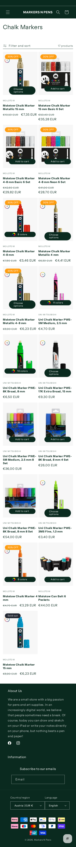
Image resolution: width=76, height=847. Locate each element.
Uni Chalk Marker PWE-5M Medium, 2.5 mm (55, 321)
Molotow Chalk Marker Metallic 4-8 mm (19, 321)
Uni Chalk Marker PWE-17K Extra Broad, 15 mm (55, 389)
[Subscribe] (60, 779)
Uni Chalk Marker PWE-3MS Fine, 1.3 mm (55, 529)
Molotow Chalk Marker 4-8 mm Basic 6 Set (19, 180)
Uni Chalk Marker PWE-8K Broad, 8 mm (19, 389)
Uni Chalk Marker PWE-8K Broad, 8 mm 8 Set (19, 529)
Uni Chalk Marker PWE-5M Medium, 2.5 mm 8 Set (19, 459)
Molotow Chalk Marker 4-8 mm (19, 253)
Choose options (18, 90)
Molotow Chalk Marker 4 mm (20, 598)
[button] (8, 12)
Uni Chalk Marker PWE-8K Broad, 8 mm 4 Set (55, 457)
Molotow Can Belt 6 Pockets (52, 598)
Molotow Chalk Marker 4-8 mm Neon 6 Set (54, 180)
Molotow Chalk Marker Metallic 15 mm (19, 107)
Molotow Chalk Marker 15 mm (19, 666)
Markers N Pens (42, 839)
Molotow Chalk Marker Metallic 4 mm (54, 253)
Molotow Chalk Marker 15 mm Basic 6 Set (54, 107)
